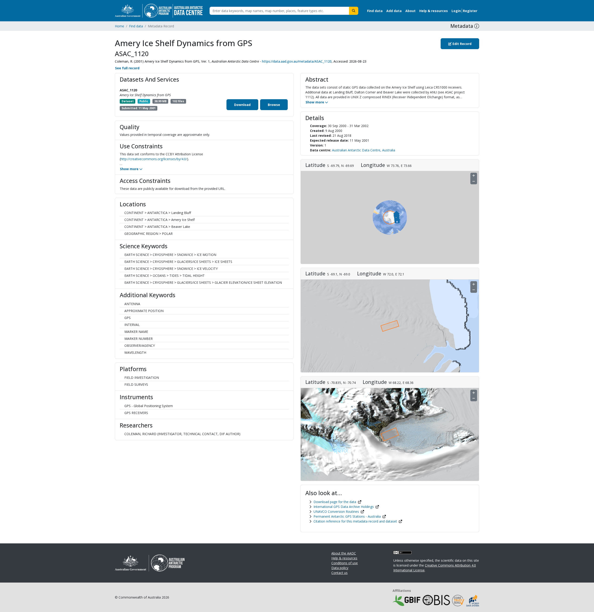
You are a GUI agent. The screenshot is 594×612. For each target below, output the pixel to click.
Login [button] (456, 11)
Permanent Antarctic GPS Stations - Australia (347, 516)
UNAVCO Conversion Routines (336, 511)
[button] (476, 26)
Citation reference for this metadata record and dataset (355, 521)
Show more (129, 169)
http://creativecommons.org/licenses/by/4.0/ (154, 159)
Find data (136, 26)
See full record (127, 68)
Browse (274, 104)
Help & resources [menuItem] (433, 11)
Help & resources (344, 558)
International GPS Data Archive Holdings (343, 506)
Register (470, 11)
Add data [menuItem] (394, 11)
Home (119, 26)
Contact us (339, 573)
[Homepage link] (159, 10)
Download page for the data (334, 502)
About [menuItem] (410, 11)
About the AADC (343, 553)
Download (242, 104)
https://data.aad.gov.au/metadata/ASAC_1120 (297, 61)
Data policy (339, 568)
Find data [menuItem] (375, 11)
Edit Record (461, 43)
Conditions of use (344, 563)
